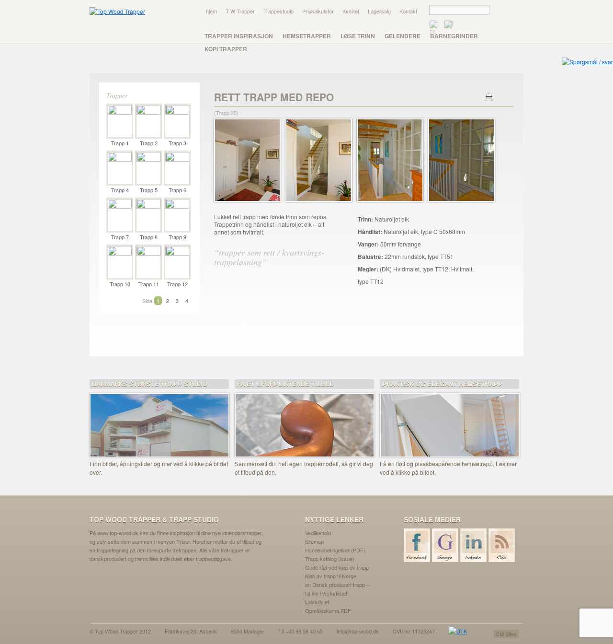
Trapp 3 (177, 143)
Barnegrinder (454, 36)
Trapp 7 (120, 237)
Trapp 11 (148, 284)
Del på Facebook (270, 316)
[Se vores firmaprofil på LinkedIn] (474, 545)
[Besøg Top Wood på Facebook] (417, 545)
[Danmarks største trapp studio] (159, 419)
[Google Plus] (445, 545)
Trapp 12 (177, 284)
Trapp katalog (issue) (329, 558)
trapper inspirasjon (238, 36)
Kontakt (408, 11)
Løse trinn (358, 36)
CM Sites (506, 634)
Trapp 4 (120, 190)
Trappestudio (278, 11)
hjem (211, 11)
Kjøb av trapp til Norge (330, 576)
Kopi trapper (225, 49)
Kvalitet (350, 11)
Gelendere (402, 36)
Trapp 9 (177, 237)
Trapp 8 (149, 237)
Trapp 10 (120, 284)
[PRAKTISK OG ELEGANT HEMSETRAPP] (449, 419)
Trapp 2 (149, 143)
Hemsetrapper (307, 36)
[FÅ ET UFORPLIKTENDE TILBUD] (304, 419)
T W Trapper (240, 11)
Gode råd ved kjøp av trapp (337, 567)
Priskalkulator (318, 11)
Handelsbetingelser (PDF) (335, 550)
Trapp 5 (149, 190)
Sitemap (314, 541)
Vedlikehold (318, 533)
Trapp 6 (177, 190)
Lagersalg (379, 11)
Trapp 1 (120, 143)
